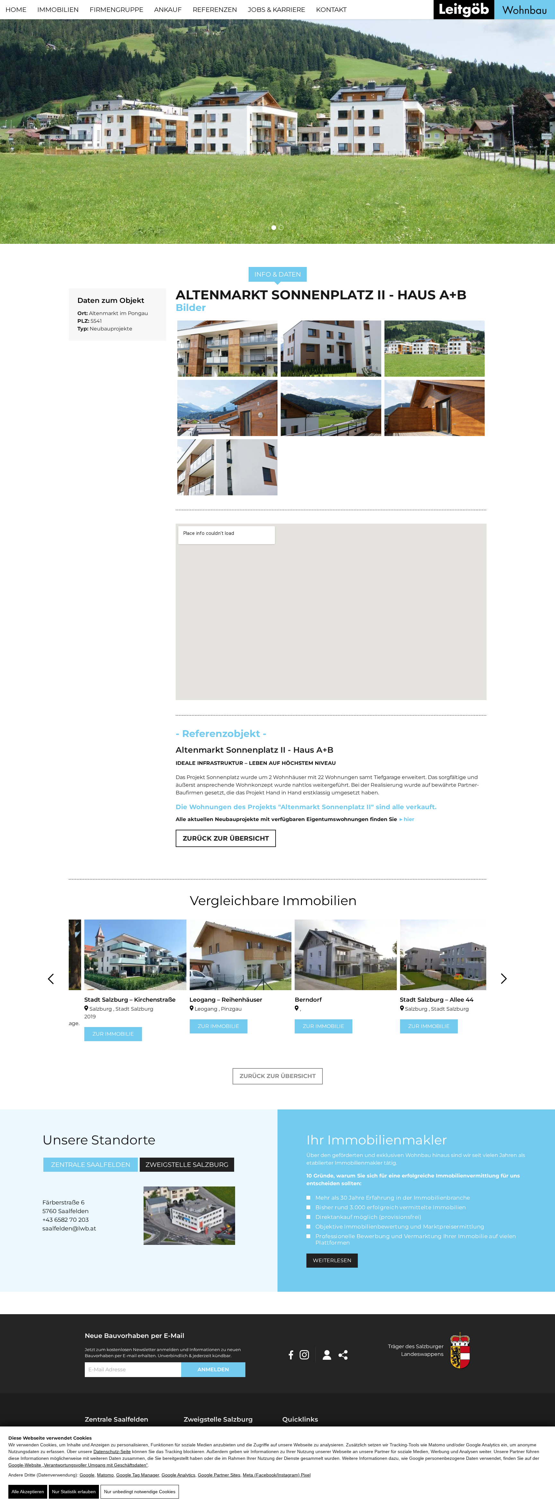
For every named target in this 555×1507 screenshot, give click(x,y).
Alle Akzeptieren (28, 1491)
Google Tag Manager (137, 1474)
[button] (274, 227)
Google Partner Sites (219, 1474)
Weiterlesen (332, 1260)
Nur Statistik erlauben (74, 1491)
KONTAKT (331, 9)
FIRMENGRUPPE (116, 9)
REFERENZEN (215, 9)
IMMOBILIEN (58, 9)
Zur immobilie (98, 1034)
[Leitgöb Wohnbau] (494, 9)
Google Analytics (178, 1474)
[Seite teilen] (343, 1354)
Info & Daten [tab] (277, 274)
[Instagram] (304, 1354)
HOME (15, 9)
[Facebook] (291, 1354)
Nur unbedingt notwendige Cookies (139, 1491)
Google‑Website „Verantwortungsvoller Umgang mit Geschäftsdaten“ (78, 1465)
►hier (406, 819)
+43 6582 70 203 (65, 1219)
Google (87, 1474)
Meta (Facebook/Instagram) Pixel (277, 1474)
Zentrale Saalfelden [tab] (90, 1165)
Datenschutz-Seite (112, 1451)
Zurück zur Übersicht (226, 838)
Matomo (105, 1474)
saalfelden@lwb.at (69, 1228)
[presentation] (51, 978)
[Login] (327, 1354)
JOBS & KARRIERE (276, 9)
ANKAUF (168, 9)
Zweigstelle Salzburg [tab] (186, 1165)
